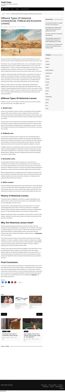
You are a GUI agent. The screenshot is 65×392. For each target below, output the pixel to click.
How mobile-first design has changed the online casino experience (54, 23)
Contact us (62, 388)
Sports (17, 9)
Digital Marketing (49, 70)
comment (33, 274)
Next (39, 314)
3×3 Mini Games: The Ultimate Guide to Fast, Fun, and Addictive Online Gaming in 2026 (54, 46)
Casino (47, 61)
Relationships (49, 96)
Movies (47, 90)
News (47, 93)
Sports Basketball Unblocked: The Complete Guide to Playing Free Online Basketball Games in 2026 (53, 40)
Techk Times (6, 2)
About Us (52, 386)
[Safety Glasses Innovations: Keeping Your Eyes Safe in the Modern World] (21, 299)
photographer (38, 233)
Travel (47, 108)
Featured (48, 79)
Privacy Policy (44, 385)
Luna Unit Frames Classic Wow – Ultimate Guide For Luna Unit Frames (35, 305)
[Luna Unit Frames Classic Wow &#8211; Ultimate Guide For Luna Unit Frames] (35, 299)
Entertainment (49, 73)
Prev (5, 314)
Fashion (47, 76)
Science (47, 99)
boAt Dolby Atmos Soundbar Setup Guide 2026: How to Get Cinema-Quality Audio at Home (53, 29)
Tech (12, 9)
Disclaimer (60, 385)
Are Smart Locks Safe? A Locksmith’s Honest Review (54, 34)
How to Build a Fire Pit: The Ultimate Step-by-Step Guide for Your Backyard (32, 335)
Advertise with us (25, 9)
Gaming (47, 82)
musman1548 (5, 26)
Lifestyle (23, 26)
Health (47, 84)
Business (7, 9)
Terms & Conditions (53, 385)
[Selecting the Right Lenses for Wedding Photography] (7, 299)
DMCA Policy (46, 386)
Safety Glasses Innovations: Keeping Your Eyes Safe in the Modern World (21, 305)
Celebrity (48, 64)
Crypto (47, 67)
